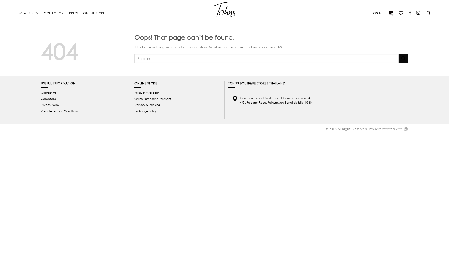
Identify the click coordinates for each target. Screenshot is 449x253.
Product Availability (147, 92)
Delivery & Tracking (147, 105)
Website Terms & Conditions (59, 111)
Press (73, 13)
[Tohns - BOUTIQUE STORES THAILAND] (224, 9)
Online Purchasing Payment (152, 98)
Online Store (94, 13)
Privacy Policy (50, 105)
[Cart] (390, 13)
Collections (48, 98)
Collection (54, 13)
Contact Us (48, 92)
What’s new (28, 13)
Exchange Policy (145, 111)
